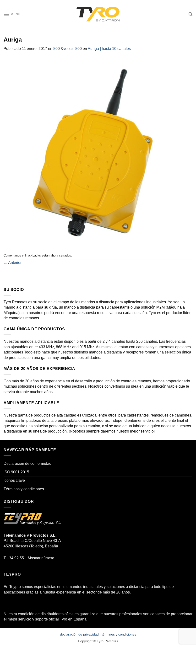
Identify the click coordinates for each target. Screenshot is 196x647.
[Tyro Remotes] (98, 14)
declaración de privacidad (79, 634)
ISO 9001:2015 (16, 472)
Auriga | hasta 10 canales (109, 49)
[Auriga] (98, 151)
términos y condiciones (119, 634)
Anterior (13, 263)
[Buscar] (190, 14)
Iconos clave (14, 480)
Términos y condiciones (24, 489)
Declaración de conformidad (27, 463)
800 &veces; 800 (67, 49)
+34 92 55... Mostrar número (29, 558)
